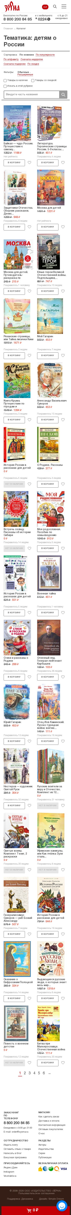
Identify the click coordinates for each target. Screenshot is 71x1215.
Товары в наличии (17, 80)
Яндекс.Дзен (10, 1168)
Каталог (21, 29)
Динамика (27, 1199)
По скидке (33, 64)
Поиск (63, 94)
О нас (41, 1134)
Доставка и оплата (49, 1121)
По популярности (45, 55)
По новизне (26, 55)
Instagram (9, 1172)
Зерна (12, 6)
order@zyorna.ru (20, 1132)
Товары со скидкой (45, 80)
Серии (41, 1153)
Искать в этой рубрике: (20, 86)
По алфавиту (11, 59)
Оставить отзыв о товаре (17, 1149)
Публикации (45, 1158)
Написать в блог (12, 1153)
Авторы (42, 1145)
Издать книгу (11, 1145)
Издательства (46, 1149)
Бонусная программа (15, 1158)
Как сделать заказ (48, 1117)
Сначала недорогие (32, 59)
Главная (8, 29)
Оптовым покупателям (50, 1129)
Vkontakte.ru (10, 1176)
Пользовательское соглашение (36, 1193)
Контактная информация (51, 1125)
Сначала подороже (14, 64)
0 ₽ (45, 7)
